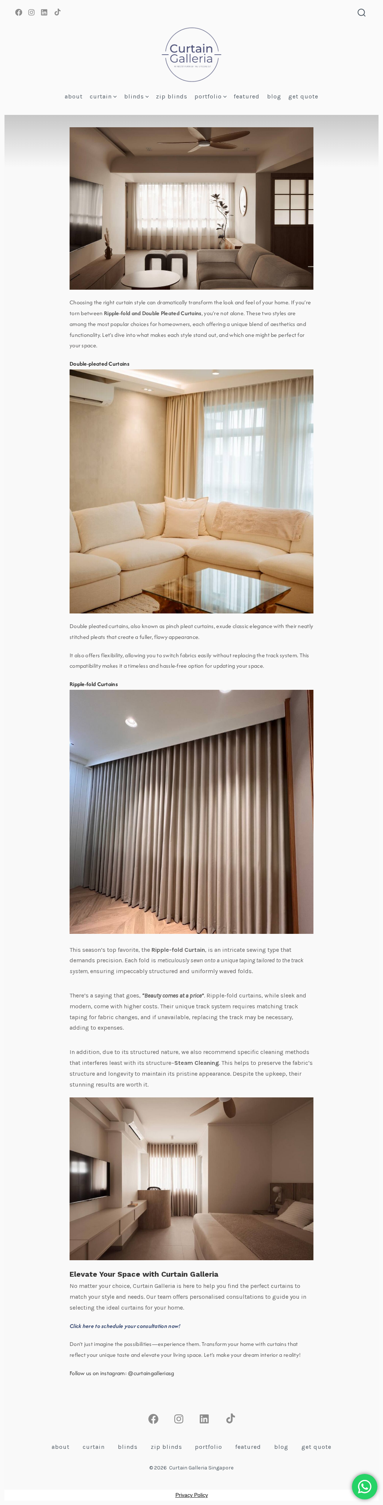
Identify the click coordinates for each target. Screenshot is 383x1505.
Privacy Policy (191, 1495)
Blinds (134, 96)
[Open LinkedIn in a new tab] (44, 12)
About (74, 96)
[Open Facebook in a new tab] (18, 12)
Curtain (101, 96)
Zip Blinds (171, 96)
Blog (274, 96)
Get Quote (303, 96)
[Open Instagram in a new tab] (31, 12)
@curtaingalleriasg (151, 1373)
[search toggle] (361, 13)
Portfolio (208, 96)
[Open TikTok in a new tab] (56, 12)
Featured (247, 96)
